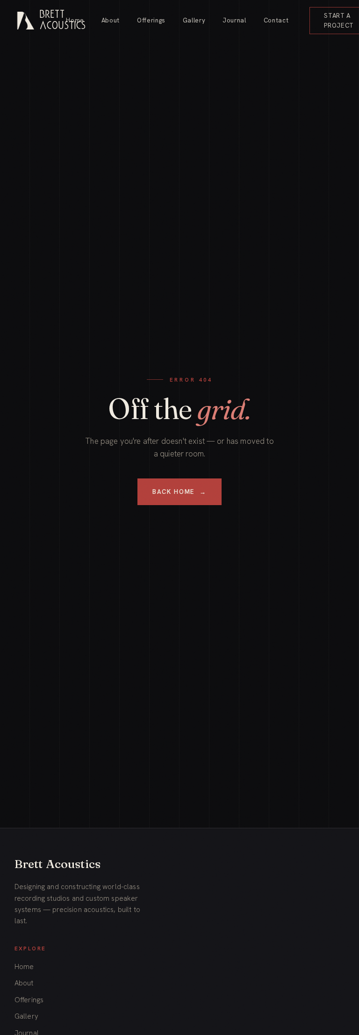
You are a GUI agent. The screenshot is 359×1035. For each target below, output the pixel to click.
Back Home (179, 492)
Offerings (151, 20)
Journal (234, 20)
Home (75, 20)
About (110, 20)
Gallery (194, 20)
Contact (276, 20)
